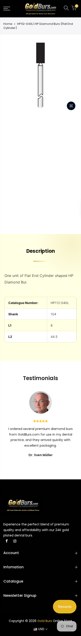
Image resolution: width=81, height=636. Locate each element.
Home (7, 24)
